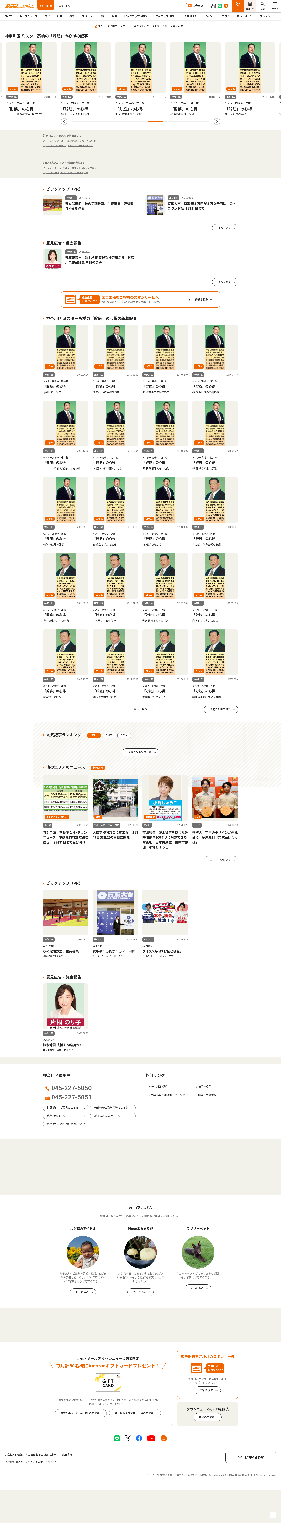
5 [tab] (140, 121)
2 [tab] (94, 121)
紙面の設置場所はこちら (108, 1115)
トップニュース (29, 16)
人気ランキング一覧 (139, 752)
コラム (226, 16)
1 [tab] (79, 121)
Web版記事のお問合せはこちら (65, 1123)
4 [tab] (125, 121)
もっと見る (140, 709)
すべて (8, 16)
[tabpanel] (86, 79)
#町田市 (112, 26)
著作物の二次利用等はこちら (111, 1107)
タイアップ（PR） (166, 16)
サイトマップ (53, 1461)
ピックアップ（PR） (136, 16)
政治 (102, 16)
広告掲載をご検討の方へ (42, 1454)
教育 (72, 16)
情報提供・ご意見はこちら (62, 1107)
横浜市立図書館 (207, 1095)
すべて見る (224, 228)
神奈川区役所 (159, 1086)
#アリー (126, 26)
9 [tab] (201, 121)
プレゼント (266, 16)
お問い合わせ (254, 1457)
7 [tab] (170, 121)
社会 (59, 16)
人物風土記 (190, 16)
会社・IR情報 (15, 1454)
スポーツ (87, 16)
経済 (114, 16)
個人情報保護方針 (14, 1461)
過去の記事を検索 (220, 709)
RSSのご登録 (206, 1417)
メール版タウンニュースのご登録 (134, 1413)
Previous (64, 121)
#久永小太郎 (160, 26)
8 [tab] (186, 121)
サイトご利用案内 (34, 1461)
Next (217, 121)
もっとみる (82, 1292)
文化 (47, 16)
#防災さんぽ (141, 26)
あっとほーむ (245, 16)
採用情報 (67, 1454)
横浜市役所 (204, 1086)
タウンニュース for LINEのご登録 (80, 1413)
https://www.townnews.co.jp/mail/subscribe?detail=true (68, 145)
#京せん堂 (177, 26)
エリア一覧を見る (220, 860)
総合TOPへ (64, 6)
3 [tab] (110, 121)
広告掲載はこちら (57, 1115)
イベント (209, 16)
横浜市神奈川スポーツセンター (169, 1095)
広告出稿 (198, 5)
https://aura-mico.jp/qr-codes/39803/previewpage (65, 173)
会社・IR (250, 9)
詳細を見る (201, 299)
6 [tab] (155, 121)
